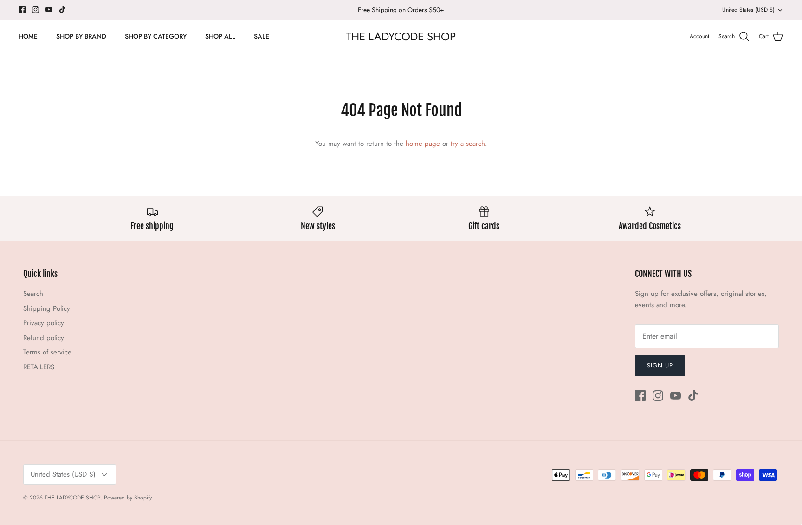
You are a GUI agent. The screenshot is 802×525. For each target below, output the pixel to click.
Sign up (660, 365)
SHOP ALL (220, 36)
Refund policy (43, 338)
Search (33, 294)
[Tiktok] (62, 9)
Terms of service (47, 352)
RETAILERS (38, 367)
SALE (261, 36)
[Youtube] (48, 9)
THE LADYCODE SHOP (72, 497)
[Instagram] (35, 9)
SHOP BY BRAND (81, 36)
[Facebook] (22, 9)
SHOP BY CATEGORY (156, 36)
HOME (28, 36)
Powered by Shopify (128, 497)
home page (423, 143)
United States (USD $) (748, 10)
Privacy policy (43, 323)
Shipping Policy (46, 308)
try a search (468, 143)
